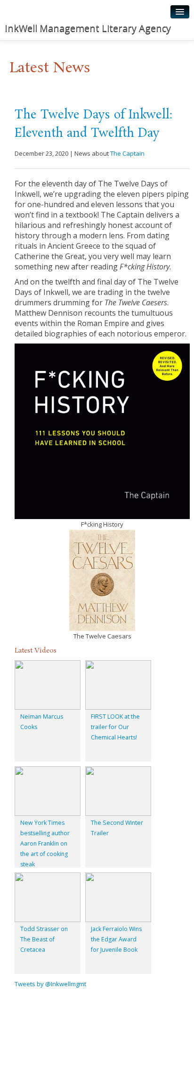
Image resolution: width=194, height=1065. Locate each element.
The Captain (127, 153)
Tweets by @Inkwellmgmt (50, 984)
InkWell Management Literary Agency (88, 28)
